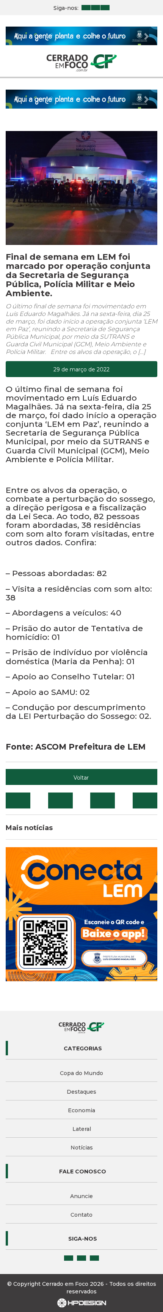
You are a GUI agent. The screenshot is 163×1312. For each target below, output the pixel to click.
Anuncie (81, 1196)
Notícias (82, 1147)
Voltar (81, 777)
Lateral (81, 1129)
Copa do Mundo (81, 1073)
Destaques (81, 1091)
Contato (81, 1214)
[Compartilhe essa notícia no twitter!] (60, 800)
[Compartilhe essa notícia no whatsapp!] (145, 800)
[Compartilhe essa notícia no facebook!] (18, 800)
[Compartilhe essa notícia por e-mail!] (102, 800)
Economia (81, 1110)
